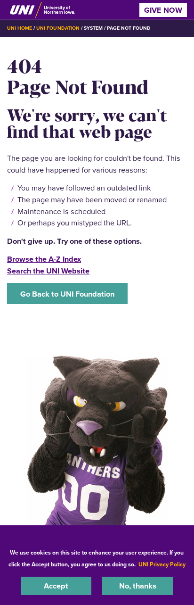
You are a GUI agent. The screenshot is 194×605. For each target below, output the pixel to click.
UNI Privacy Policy (162, 564)
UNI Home (19, 28)
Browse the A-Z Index (44, 259)
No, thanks (137, 585)
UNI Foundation (57, 28)
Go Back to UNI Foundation (67, 293)
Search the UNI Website (48, 270)
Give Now (163, 10)
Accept (56, 585)
